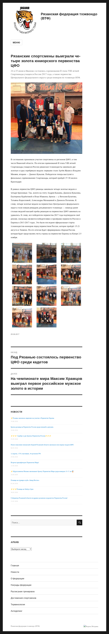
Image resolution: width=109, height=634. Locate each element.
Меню (16, 42)
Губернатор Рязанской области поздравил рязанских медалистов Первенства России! (39, 498)
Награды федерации (21, 584)
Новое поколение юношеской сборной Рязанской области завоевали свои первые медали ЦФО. (42, 445)
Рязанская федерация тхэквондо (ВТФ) (69, 16)
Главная (15, 565)
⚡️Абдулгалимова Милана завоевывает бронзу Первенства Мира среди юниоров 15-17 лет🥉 (42, 471)
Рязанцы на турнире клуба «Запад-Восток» (25, 480)
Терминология (18, 604)
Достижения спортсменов (23, 597)
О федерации (17, 578)
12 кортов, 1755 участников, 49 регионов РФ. (26, 453)
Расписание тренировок (23, 591)
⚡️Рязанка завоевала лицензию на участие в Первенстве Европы (32, 418)
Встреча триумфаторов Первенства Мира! (25, 462)
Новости (15, 571)
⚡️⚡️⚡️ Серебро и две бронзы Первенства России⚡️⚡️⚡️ (31, 436)
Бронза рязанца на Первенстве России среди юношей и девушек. (32, 427)
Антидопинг (16, 610)
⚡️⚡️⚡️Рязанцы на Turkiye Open (22, 489)
